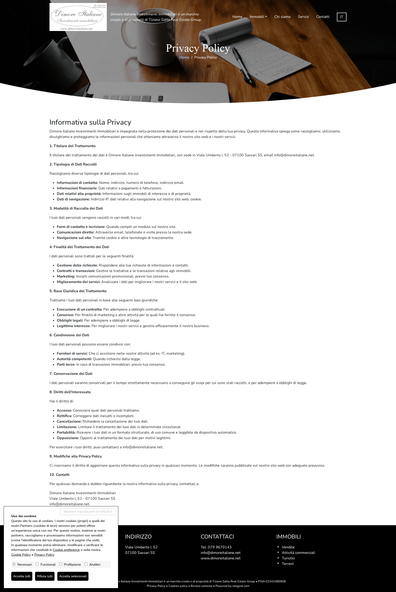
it (341, 17)
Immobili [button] (257, 16)
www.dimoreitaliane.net (221, 558)
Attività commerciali (298, 552)
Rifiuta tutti (44, 576)
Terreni (288, 563)
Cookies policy (178, 586)
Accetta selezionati (72, 576)
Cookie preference (66, 550)
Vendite (288, 547)
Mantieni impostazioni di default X (88, 511)
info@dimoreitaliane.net (221, 552)
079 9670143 (220, 547)
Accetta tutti (21, 576)
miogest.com (240, 586)
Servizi (303, 16)
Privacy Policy (156, 586)
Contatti (323, 16)
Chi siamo (282, 16)
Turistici (288, 558)
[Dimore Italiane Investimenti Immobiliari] (78, 17)
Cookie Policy (21, 554)
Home (237, 16)
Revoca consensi (201, 586)
